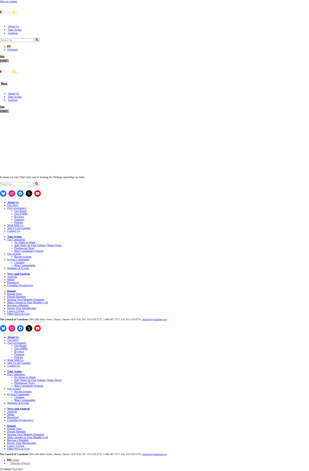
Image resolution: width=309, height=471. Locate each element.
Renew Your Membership (21, 308)
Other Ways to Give (18, 313)
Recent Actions (22, 256)
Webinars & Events (18, 268)
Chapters (19, 262)
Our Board (20, 210)
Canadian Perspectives (20, 285)
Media (10, 279)
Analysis (13, 33)
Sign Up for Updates (19, 228)
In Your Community (18, 259)
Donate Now (14, 293)
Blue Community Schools (28, 250)
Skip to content (8, 1)
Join (2, 56)
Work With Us (15, 225)
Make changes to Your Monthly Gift (27, 302)
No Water (20, 242)
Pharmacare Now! (24, 248)
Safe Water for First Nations (30, 245)
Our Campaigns (16, 239)
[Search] (37, 40)
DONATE (4, 60)
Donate (11, 291)
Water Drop (54, 245)
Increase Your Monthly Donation (25, 299)
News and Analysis (18, 273)
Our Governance (16, 208)
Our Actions (14, 253)
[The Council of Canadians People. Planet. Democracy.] (9, 20)
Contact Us (13, 230)
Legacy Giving (15, 311)
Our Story (12, 205)
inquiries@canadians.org (154, 319)
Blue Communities (24, 265)
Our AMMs (21, 213)
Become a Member (18, 305)
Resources (13, 282)
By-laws (19, 216)
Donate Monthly (16, 296)
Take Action (15, 29)
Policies (18, 222)
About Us (13, 26)
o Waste (31, 242)
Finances (19, 219)
